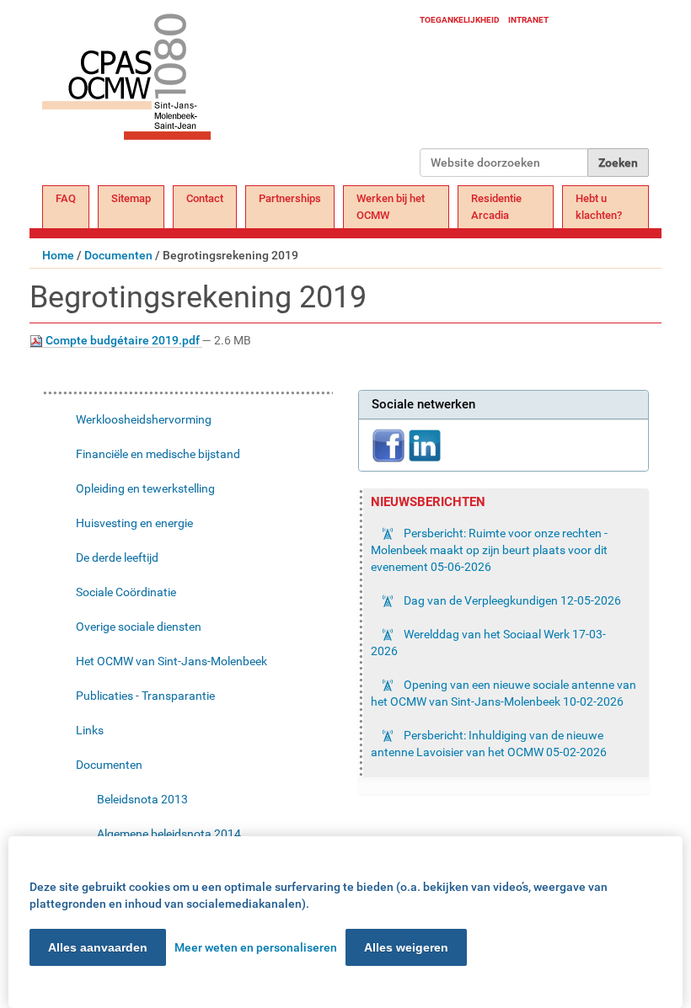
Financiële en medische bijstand (158, 454)
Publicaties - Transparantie (145, 695)
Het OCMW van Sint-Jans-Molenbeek (171, 661)
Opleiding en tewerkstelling (145, 488)
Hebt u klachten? (599, 206)
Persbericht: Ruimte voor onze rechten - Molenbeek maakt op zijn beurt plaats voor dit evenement (489, 549)
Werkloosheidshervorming (144, 419)
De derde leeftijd (117, 557)
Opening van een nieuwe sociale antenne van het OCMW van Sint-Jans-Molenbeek (503, 693)
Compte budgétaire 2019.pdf (122, 340)
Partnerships (290, 198)
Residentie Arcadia (496, 206)
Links (90, 730)
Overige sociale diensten (138, 626)
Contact (204, 198)
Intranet (528, 19)
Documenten (118, 255)
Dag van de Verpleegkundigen (511, 600)
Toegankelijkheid (460, 19)
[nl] (231, 95)
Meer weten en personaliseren (255, 947)
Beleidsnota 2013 (142, 799)
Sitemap (131, 198)
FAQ (66, 198)
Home (58, 255)
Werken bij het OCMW (390, 206)
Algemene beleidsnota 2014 (169, 833)
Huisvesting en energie (134, 523)
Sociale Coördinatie (126, 592)
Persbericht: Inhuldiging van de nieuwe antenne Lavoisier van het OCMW (489, 743)
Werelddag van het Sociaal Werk (488, 642)
